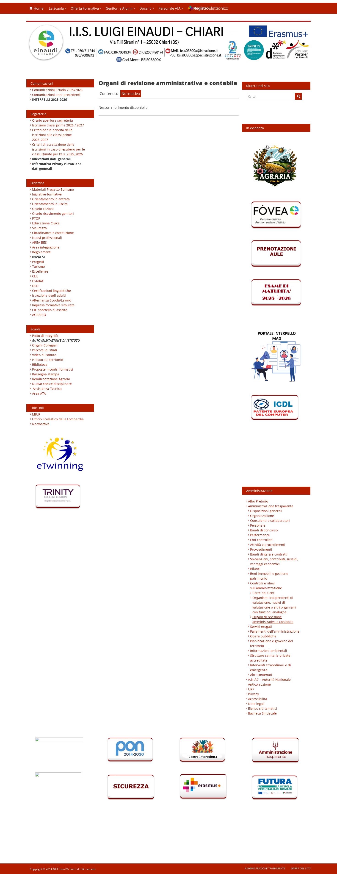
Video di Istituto (44, 355)
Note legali (256, 703)
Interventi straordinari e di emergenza (270, 667)
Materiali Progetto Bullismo (53, 189)
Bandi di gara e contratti (268, 554)
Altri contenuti (261, 675)
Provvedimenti (261, 549)
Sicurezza (39, 228)
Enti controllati (261, 540)
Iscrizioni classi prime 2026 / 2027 (58, 125)
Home (38, 8)
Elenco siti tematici (262, 708)
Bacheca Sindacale (262, 713)
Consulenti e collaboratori (270, 520)
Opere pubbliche (263, 636)
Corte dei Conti (263, 593)
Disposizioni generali (266, 511)
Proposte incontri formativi (52, 369)
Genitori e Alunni (119, 8)
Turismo (38, 266)
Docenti (145, 8)
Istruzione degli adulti (49, 295)
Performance (260, 535)
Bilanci (255, 569)
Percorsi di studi (44, 350)
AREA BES (39, 242)
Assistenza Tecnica (47, 388)
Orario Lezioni (43, 209)
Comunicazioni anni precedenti (56, 94)
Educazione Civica (46, 223)
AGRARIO (39, 315)
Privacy (253, 694)
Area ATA (39, 393)
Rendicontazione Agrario (51, 379)
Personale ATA (169, 8)
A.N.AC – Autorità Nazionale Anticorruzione (269, 682)
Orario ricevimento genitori (53, 213)
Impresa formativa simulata (53, 305)
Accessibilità (257, 699)
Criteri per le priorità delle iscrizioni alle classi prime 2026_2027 (52, 135)
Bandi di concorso (264, 530)
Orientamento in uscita (50, 204)
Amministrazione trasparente (270, 506)
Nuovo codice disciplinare (52, 384)
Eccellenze (40, 271)
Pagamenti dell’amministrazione (274, 631)
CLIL (35, 276)
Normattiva (40, 424)
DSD (35, 286)
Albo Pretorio (258, 501)
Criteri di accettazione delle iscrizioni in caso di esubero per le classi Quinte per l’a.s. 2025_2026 (58, 149)
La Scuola (56, 8)
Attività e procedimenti (267, 544)
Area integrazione (45, 247)
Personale (257, 525)
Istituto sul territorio (47, 359)
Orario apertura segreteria (52, 120)
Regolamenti (41, 252)
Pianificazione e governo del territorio (271, 643)
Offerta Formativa (85, 8)
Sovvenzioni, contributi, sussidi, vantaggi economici (274, 561)
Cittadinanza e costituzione (53, 233)
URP (251, 689)
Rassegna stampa (45, 374)
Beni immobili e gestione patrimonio (269, 576)
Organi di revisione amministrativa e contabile (272, 619)
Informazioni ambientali (268, 650)
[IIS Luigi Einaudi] (168, 60)
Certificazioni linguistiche (51, 290)
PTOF (36, 218)
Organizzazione (262, 516)
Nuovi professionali (47, 237)
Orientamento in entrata (51, 199)
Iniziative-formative (47, 194)
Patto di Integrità (45, 335)
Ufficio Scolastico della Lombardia (58, 419)
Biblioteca (39, 364)
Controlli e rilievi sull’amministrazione (266, 585)
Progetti (38, 262)
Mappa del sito (300, 868)
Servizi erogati (261, 626)
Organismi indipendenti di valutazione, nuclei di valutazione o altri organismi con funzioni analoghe (274, 604)
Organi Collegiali (45, 345)
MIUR (36, 414)
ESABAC (38, 281)
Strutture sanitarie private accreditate (270, 657)
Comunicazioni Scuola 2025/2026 (57, 90)
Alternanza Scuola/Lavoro (51, 300)
